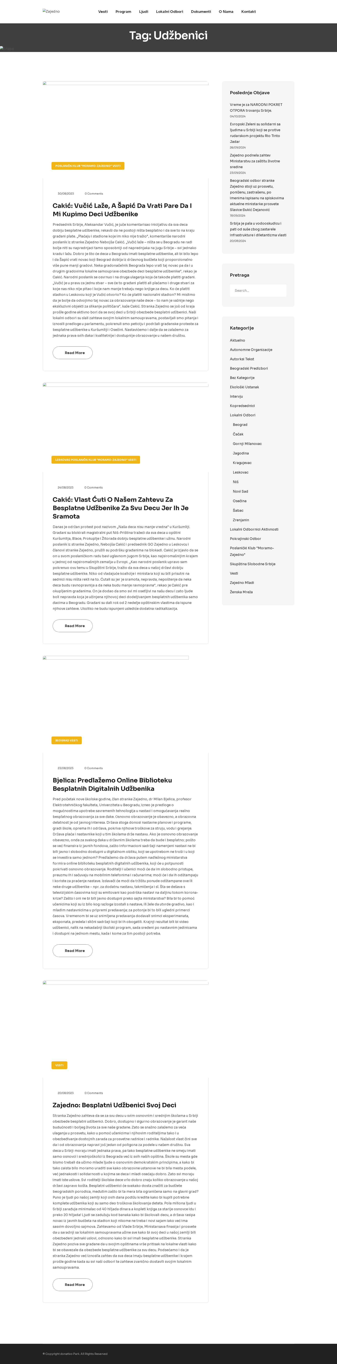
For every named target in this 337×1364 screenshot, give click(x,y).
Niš (236, 482)
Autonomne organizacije (251, 350)
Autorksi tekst (242, 359)
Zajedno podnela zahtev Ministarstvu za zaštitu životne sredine (255, 161)
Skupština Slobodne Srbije (252, 564)
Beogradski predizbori (249, 368)
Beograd (62, 740)
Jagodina (241, 453)
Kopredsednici (242, 406)
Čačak (238, 434)
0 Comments (94, 193)
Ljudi (143, 12)
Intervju (236, 397)
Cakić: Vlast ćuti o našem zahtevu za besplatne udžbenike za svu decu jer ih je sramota (121, 508)
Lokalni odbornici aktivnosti (254, 529)
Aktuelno (237, 340)
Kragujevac (242, 463)
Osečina (240, 501)
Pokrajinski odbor (245, 539)
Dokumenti (201, 12)
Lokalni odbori (169, 12)
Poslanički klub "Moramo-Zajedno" (83, 166)
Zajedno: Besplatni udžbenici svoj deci (114, 1105)
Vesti (103, 12)
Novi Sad (240, 492)
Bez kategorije (242, 378)
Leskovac (62, 459)
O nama (226, 12)
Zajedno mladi (242, 583)
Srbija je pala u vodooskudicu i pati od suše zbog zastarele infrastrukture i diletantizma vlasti (258, 229)
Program (123, 12)
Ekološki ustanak (244, 387)
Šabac (238, 511)
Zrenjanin (241, 520)
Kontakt (248, 12)
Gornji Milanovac (247, 444)
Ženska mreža (241, 592)
